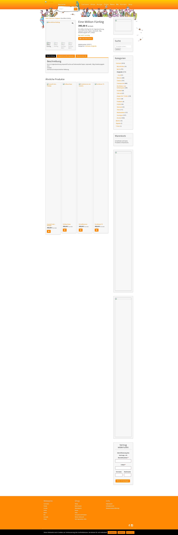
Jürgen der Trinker (122, 96)
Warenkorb (78, 508)
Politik (119, 104)
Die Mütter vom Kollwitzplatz (121, 87)
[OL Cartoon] (49, 2)
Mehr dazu (130, 532)
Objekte (118, 123)
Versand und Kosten (81, 515)
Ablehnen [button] (121, 532)
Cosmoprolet (120, 83)
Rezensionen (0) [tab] (81, 56)
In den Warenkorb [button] (49, 231)
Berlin (118, 69)
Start (47, 18)
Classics (119, 80)
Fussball (119, 90)
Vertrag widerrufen (80, 519)
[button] (72, 23)
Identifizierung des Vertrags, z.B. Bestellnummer (123, 455)
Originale (57, 18)
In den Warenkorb (86, 38)
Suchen (118, 49)
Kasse (76, 510)
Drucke (119, 118)
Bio (117, 4)
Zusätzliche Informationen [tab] (66, 56)
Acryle (99, 4)
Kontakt (123, 4)
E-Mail (123, 465)
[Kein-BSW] (123, 25)
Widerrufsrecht (79, 517)
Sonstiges (120, 115)
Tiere (118, 110)
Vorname (119, 472)
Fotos (106, 4)
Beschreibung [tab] (51, 56)
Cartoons (85, 4)
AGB (76, 512)
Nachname (127, 472)
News (112, 4)
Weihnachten (121, 112)
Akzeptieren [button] (112, 532)
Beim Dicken (120, 66)
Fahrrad (119, 93)
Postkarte (119, 101)
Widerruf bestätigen (123, 481)
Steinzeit (119, 107)
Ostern (119, 99)
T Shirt (118, 126)
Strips (92, 4)
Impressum (109, 504)
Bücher (118, 121)
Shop (130, 4)
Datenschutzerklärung (112, 508)
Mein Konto (78, 506)
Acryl (119, 75)
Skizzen (119, 78)
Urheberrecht (110, 506)
